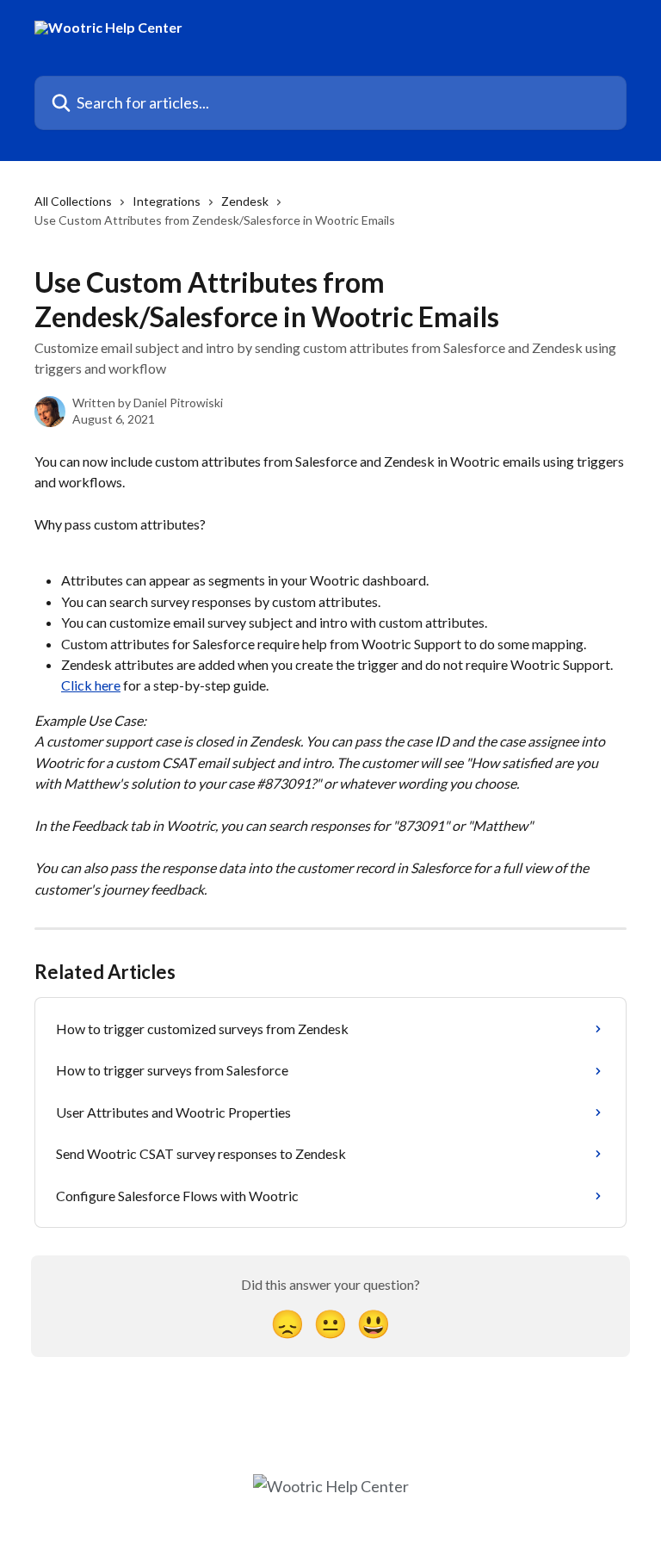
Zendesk (245, 201)
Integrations (167, 201)
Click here (90, 685)
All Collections (73, 201)
